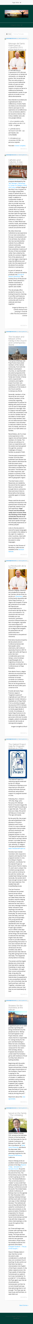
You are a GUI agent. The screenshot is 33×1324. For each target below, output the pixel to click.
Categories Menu (15, 25)
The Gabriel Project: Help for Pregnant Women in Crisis (17, 746)
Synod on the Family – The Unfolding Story (17, 1115)
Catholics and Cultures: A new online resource (15, 162)
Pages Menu (15, 2)
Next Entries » (23, 1305)
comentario (18, 596)
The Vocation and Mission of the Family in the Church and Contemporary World (17, 340)
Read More (23, 148)
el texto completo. (20, 146)
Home (9, 34)
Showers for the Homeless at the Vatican (15, 1007)
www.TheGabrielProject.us (16, 848)
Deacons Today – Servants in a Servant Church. (17, 1167)
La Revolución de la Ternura (17, 566)
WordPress (16, 1318)
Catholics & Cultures (14, 179)
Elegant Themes (16, 1316)
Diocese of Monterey (15, 1155)
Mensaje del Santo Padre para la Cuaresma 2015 (16, 45)
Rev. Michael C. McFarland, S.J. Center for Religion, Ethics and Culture (17, 185)
